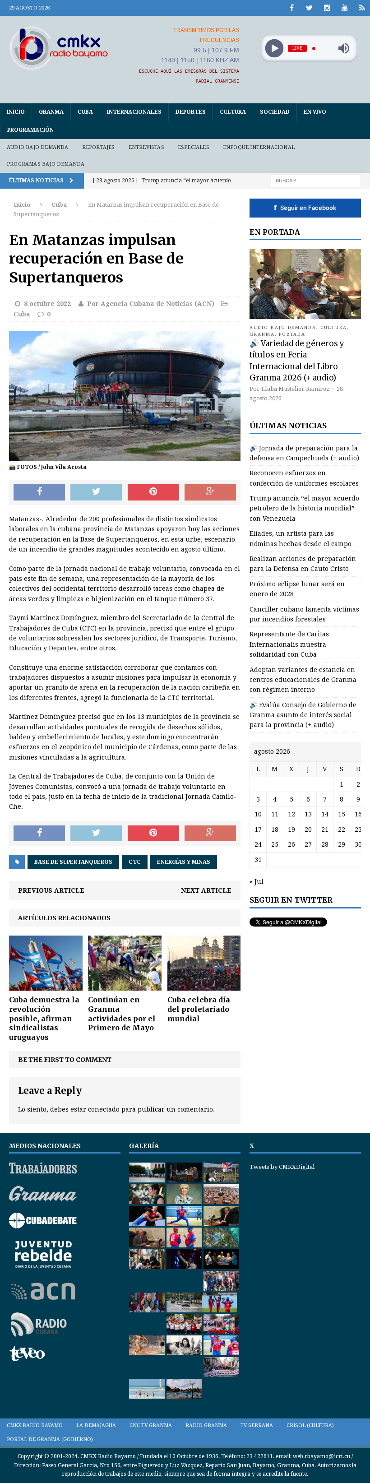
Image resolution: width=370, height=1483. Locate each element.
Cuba (85, 112)
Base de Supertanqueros (73, 862)
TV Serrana (256, 1425)
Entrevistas (146, 147)
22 (341, 829)
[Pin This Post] (153, 492)
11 (274, 814)
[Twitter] (309, 8)
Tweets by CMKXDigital (282, 1166)
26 (291, 844)
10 (258, 814)
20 (308, 829)
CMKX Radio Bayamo (35, 1425)
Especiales (193, 147)
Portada (292, 334)
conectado (104, 1109)
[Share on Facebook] (39, 492)
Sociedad (275, 112)
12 (291, 814)
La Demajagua (96, 1425)
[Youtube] (344, 8)
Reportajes (98, 147)
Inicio (16, 112)
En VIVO (315, 112)
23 (358, 829)
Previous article (51, 890)
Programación (30, 130)
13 (308, 814)
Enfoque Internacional (259, 147)
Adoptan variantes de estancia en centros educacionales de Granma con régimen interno (303, 680)
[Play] (274, 48)
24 (258, 844)
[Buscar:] (316, 180)
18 (274, 829)
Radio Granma (206, 1425)
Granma (51, 112)
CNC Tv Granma (151, 1425)
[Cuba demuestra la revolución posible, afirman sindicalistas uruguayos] (46, 985)
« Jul (257, 881)
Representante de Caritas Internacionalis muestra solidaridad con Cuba (289, 644)
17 (258, 829)
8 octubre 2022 (47, 303)
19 (291, 829)
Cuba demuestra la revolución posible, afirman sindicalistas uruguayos (44, 1018)
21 (324, 829)
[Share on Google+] (210, 492)
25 (274, 844)
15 (341, 814)
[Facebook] (292, 8)
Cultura (233, 112)
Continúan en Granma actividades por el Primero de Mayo (122, 1013)
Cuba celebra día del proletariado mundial (198, 1009)
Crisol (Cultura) (310, 1425)
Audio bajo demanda (38, 147)
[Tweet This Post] (96, 492)
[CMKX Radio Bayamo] (58, 48)
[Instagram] (327, 8)
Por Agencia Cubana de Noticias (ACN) (150, 303)
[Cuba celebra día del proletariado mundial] (204, 985)
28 (324, 844)
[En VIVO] (362, 8)
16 (358, 814)
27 (308, 844)
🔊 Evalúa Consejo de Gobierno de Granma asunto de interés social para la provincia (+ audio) (303, 715)
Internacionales (134, 112)
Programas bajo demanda (45, 164)
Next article (206, 890)
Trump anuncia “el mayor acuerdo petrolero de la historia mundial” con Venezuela (304, 508)
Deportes (191, 112)
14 (324, 814)
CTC (135, 862)
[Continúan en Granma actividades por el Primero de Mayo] (125, 985)
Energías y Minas (183, 862)
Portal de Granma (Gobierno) (50, 1439)
